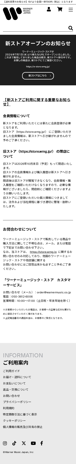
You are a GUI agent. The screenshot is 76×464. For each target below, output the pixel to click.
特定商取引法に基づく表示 (20, 414)
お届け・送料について (17, 377)
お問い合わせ (11, 396)
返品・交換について (15, 389)
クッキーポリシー (14, 420)
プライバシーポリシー (17, 402)
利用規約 (8, 408)
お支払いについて (14, 383)
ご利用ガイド (11, 371)
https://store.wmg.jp (43, 252)
